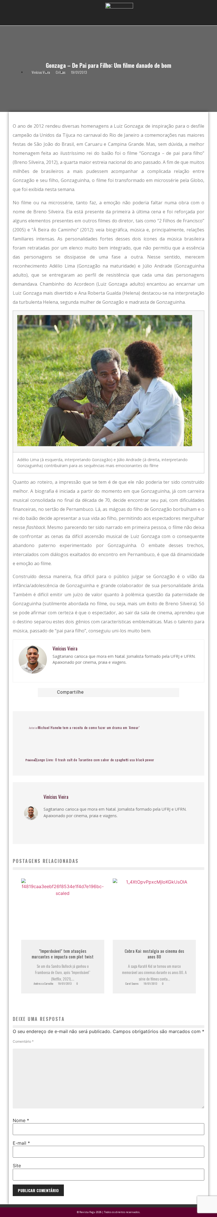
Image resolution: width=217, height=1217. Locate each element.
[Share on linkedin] (120, 692)
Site (17, 1165)
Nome (21, 1120)
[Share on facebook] (105, 692)
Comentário (23, 1041)
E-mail (21, 1143)
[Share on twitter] (112, 692)
